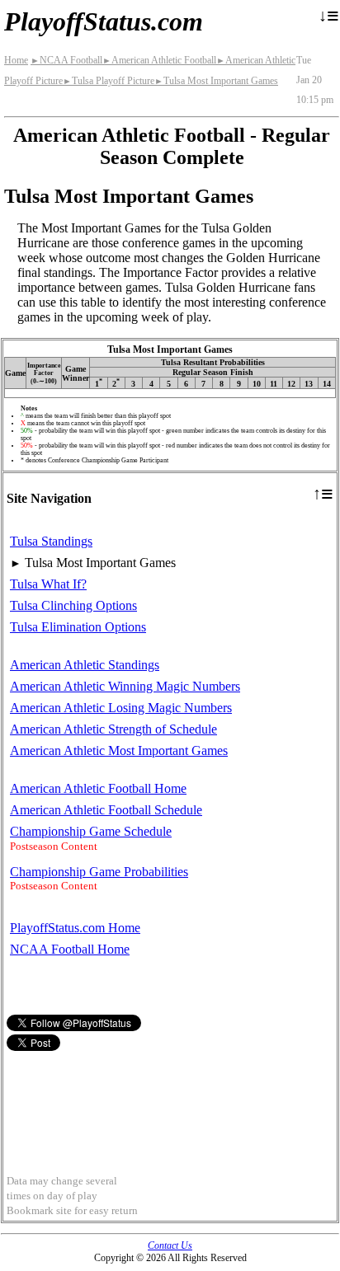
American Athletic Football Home (98, 788)
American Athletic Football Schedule (106, 810)
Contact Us (170, 1245)
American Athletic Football (159, 60)
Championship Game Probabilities (99, 872)
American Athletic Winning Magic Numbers (125, 686)
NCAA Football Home (70, 949)
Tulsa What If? (48, 584)
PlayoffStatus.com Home (75, 928)
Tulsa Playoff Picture (108, 81)
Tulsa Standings (51, 541)
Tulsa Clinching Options (73, 605)
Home (16, 60)
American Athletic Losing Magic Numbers (121, 708)
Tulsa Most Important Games (216, 81)
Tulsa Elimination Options (78, 627)
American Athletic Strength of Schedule (113, 729)
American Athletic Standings (84, 665)
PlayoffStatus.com (103, 21)
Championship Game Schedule (91, 831)
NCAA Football (66, 60)
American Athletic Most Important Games (119, 750)
